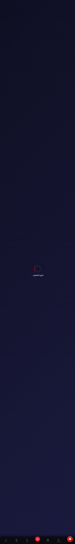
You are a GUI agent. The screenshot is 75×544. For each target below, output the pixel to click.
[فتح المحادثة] (70, 539)
